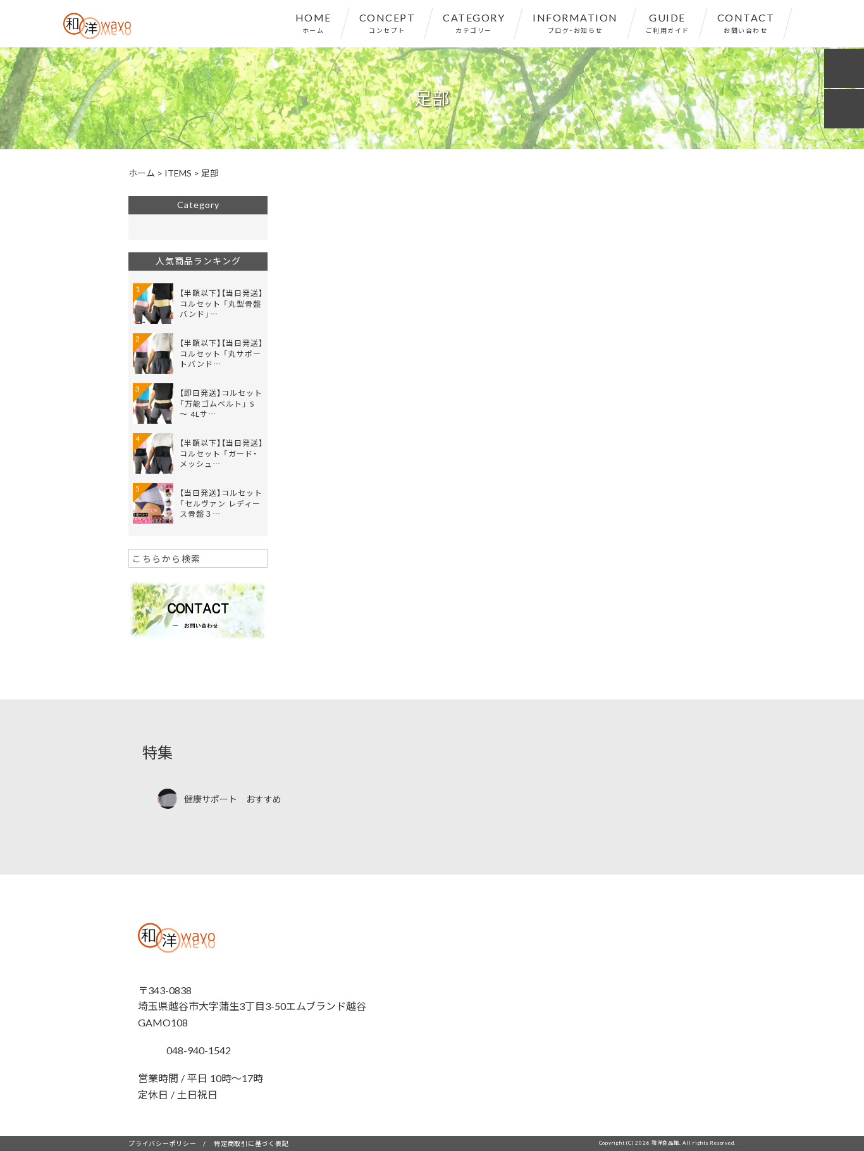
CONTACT (746, 22)
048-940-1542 (197, 1049)
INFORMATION (575, 22)
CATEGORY (474, 22)
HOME (313, 22)
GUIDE (667, 22)
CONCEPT (387, 22)
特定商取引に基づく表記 (251, 1143)
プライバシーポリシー (162, 1143)
